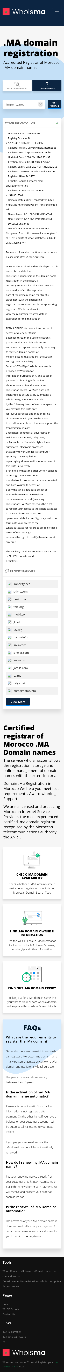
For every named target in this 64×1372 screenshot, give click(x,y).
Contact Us (9, 1314)
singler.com (21, 653)
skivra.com (20, 591)
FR (4, 1342)
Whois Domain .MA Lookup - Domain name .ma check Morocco (29, 1274)
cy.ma (17, 675)
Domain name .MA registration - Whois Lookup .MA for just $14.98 (32, 1284)
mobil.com (20, 614)
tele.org (18, 607)
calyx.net (19, 683)
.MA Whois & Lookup (14, 1337)
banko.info (20, 637)
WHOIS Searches (12, 1309)
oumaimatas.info (24, 691)
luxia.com (19, 645)
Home (6, 1304)
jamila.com (20, 668)
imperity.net (21, 584)
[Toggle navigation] (56, 11)
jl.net (16, 622)
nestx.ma (19, 599)
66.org (17, 630)
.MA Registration (12, 1331)
